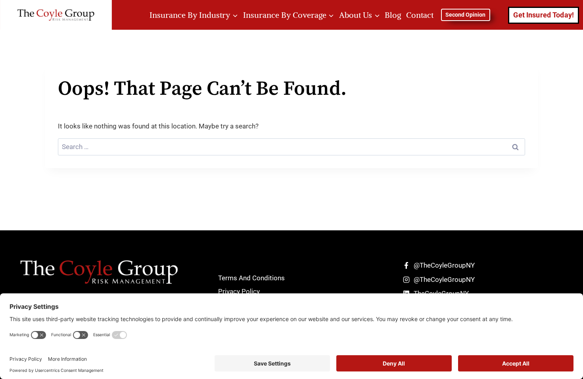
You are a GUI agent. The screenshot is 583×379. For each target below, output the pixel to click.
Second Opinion (465, 14)
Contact (419, 15)
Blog (393, 15)
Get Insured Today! (543, 15)
